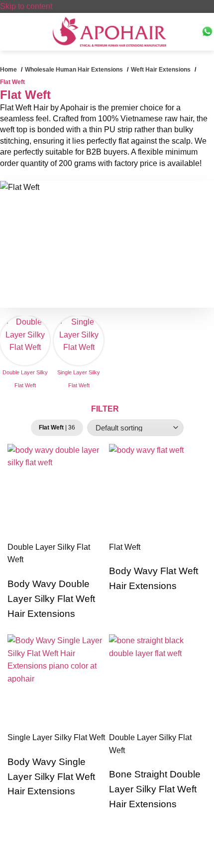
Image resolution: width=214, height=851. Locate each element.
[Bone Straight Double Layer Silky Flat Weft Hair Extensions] (158, 683)
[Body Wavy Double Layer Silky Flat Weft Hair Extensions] (56, 492)
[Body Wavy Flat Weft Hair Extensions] (158, 492)
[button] (4, 34)
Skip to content (26, 6)
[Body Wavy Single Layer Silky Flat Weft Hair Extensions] (56, 683)
